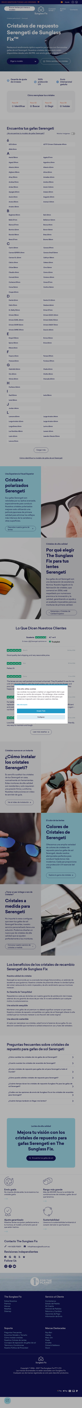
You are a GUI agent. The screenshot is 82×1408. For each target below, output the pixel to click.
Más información (22, 704)
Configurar (41, 717)
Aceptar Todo (41, 711)
